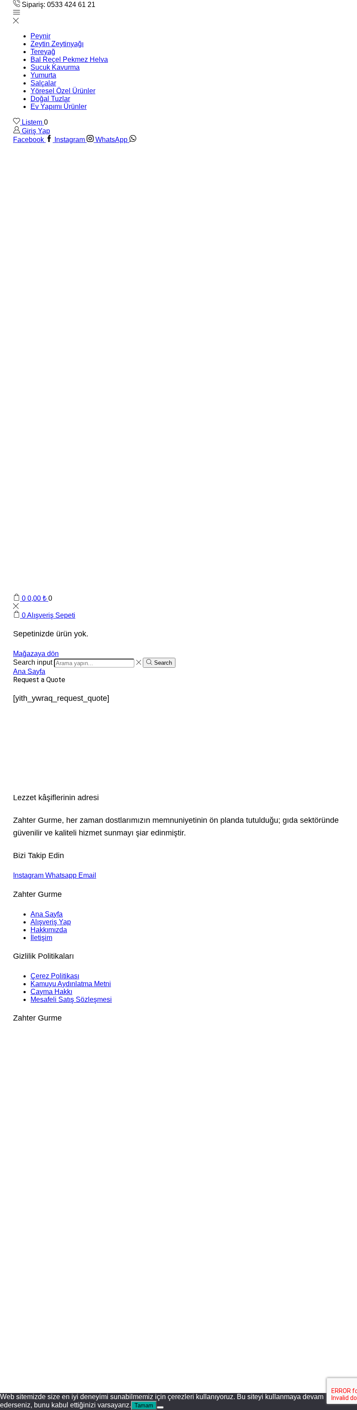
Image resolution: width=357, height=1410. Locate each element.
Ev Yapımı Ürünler (58, 106)
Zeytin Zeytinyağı (57, 43)
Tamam (144, 1405)
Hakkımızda (48, 929)
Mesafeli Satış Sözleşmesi (71, 999)
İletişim (41, 937)
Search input (32, 662)
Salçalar (43, 83)
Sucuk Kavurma (55, 67)
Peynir (40, 36)
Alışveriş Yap (50, 922)
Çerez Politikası (54, 976)
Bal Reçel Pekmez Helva (69, 59)
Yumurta (43, 75)
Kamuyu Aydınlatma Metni (70, 983)
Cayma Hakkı (51, 991)
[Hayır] (160, 1407)
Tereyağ (42, 51)
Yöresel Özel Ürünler (62, 91)
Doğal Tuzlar (50, 98)
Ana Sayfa (29, 671)
